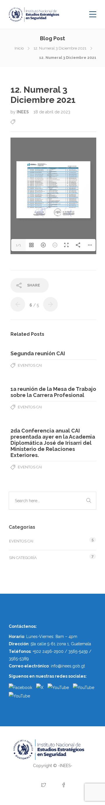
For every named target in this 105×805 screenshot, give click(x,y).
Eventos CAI (30, 365)
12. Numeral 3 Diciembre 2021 (60, 48)
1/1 (18, 245)
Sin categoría (23, 558)
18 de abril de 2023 (52, 112)
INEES (23, 112)
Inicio (19, 48)
